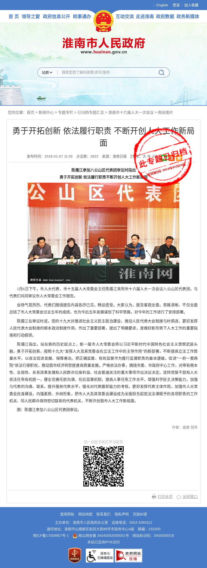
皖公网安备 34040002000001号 (103, 536)
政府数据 (165, 16)
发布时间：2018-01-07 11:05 (50, 156)
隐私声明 (122, 514)
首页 (30, 112)
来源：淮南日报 (114, 156)
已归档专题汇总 (90, 112)
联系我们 (103, 514)
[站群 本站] (47, 72)
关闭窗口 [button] (190, 497)
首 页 (14, 16)
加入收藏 (191, 5)
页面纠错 (140, 514)
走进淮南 (145, 16)
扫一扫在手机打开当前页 (103, 442)
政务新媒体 (187, 16)
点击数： (87, 156)
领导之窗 (31, 16)
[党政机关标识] (75, 555)
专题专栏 (65, 112)
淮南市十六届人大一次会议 (131, 112)
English (162, 5)
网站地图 (85, 514)
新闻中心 (46, 112)
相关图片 (165, 112)
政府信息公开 (56, 16)
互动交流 (125, 16)
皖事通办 (82, 16)
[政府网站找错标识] (128, 555)
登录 (176, 5)
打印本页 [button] (165, 497)
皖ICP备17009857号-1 (51, 536)
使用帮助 (67, 514)
